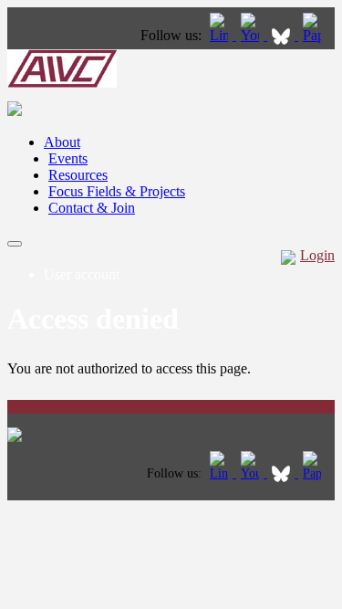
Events (68, 158)
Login (317, 255)
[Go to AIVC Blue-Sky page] (282, 35)
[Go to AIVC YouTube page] (251, 35)
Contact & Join (91, 207)
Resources (78, 175)
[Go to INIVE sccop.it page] (316, 35)
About (62, 142)
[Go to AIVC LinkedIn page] (220, 35)
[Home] (62, 82)
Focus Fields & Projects (116, 191)
